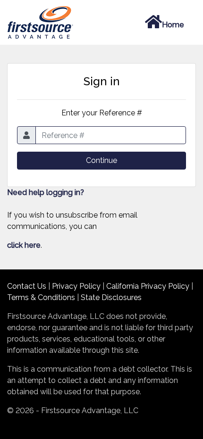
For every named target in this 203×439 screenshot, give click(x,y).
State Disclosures (111, 297)
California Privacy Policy (147, 286)
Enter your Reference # (101, 112)
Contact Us (26, 286)
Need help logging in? (45, 192)
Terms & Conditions (41, 297)
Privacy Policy (76, 286)
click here (24, 245)
